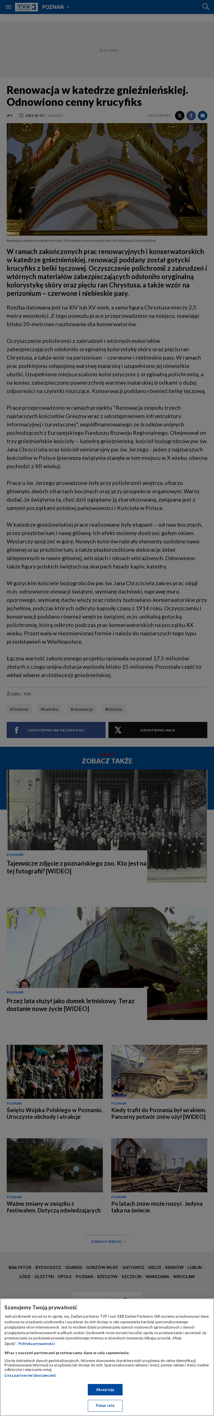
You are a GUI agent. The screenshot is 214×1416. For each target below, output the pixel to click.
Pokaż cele (105, 1405)
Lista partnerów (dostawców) (29, 1375)
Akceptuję (105, 1389)
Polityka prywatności (36, 1343)
